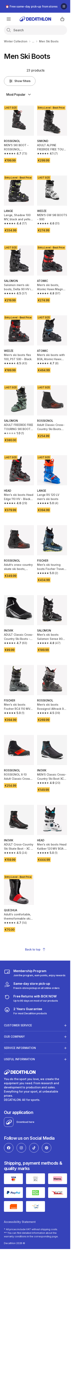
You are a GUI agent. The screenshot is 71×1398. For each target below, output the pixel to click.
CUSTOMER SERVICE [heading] (18, 1011)
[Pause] (64, 6)
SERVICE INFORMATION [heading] (20, 1033)
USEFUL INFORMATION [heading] (19, 1045)
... (33, 41)
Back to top (32, 949)
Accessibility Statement (20, 1206)
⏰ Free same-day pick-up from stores (31, 6)
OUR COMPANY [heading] (14, 1022)
